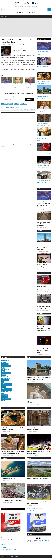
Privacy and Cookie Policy (6, 539)
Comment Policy (4, 547)
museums (4, 365)
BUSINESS (39, 230)
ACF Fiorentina (5, 103)
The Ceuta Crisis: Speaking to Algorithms (12, 500)
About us (3, 542)
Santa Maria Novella (6, 391)
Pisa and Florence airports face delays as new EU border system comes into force (43, 182)
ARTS (28, 357)
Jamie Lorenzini (19, 44)
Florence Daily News (28, 3)
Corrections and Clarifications (7, 546)
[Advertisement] (26, 27)
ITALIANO (29, 458)
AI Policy (3, 541)
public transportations (5, 389)
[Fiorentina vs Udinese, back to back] (18, 80)
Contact (3, 544)
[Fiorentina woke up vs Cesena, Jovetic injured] (6, 80)
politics (3, 386)
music (3, 371)
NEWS (38, 188)
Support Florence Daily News (7, 551)
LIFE (3, 407)
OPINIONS (4, 458)
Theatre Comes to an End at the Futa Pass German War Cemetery (43, 223)
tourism (3, 362)
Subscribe (29, 99)
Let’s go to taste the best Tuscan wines (10, 107)
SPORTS (29, 407)
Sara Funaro (4, 376)
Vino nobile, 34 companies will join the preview (24, 109)
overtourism (5, 395)
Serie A (25, 103)
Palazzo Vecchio (5, 369)
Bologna (11, 103)
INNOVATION (40, 313)
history (3, 380)
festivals (4, 393)
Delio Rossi (16, 103)
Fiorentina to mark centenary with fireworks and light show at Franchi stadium (43, 167)
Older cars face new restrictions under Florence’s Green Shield (43, 288)
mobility (4, 374)
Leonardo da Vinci (6, 378)
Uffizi (3, 360)
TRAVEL (39, 273)
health (3, 400)
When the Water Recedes (8, 478)
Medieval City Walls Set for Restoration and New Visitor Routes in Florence (43, 96)
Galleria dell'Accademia (5, 384)
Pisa (3, 381)
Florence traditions (6, 398)
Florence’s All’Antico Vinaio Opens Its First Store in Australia (42, 266)
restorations (5, 397)
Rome (7, 380)
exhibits (7, 360)
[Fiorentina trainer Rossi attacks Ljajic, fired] (30, 80)
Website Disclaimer (5, 537)
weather (9, 365)
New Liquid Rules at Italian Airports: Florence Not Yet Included (42, 138)
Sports (25, 44)
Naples (21, 103)
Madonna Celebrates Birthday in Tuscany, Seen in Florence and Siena (43, 68)
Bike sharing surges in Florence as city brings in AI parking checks (43, 306)
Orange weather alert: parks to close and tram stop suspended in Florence (43, 53)
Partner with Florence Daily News (8, 549)
